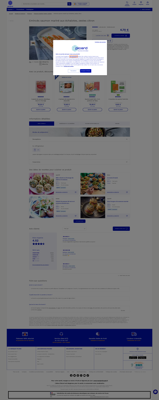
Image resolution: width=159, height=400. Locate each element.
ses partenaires (73, 56)
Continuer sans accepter (100, 42)
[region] (80, 57)
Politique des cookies (69, 66)
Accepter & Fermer (85, 70)
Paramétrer (74, 70)
